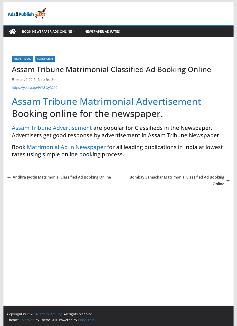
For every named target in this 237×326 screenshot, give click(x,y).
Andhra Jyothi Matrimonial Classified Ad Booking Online (62, 177)
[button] (74, 31)
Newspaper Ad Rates (102, 31)
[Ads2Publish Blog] (12, 31)
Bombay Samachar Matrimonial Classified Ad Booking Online (177, 180)
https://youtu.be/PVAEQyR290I (35, 87)
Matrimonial (45, 58)
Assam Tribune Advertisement (52, 127)
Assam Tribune (22, 58)
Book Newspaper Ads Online (47, 31)
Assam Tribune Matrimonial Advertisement (106, 101)
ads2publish (48, 79)
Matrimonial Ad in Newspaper (66, 147)
